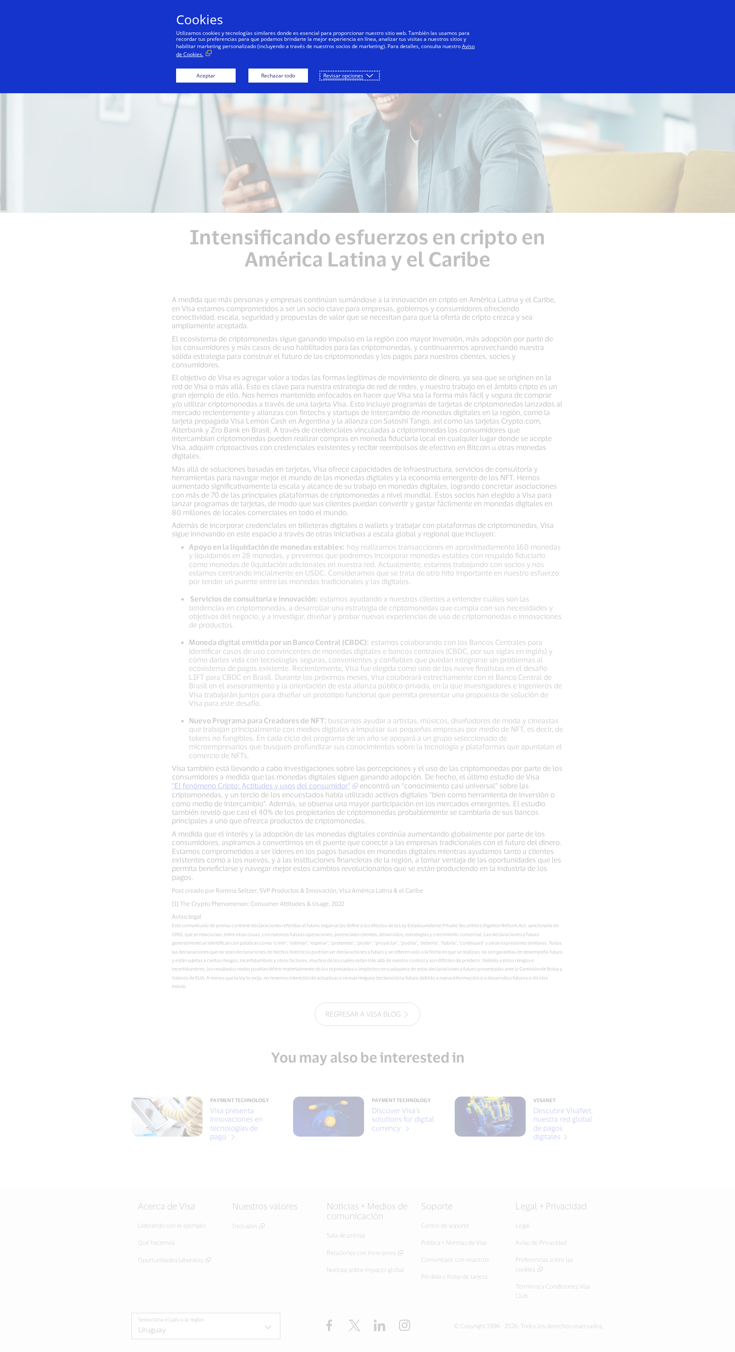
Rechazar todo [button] (278, 75)
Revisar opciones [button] (343, 75)
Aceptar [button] (206, 75)
